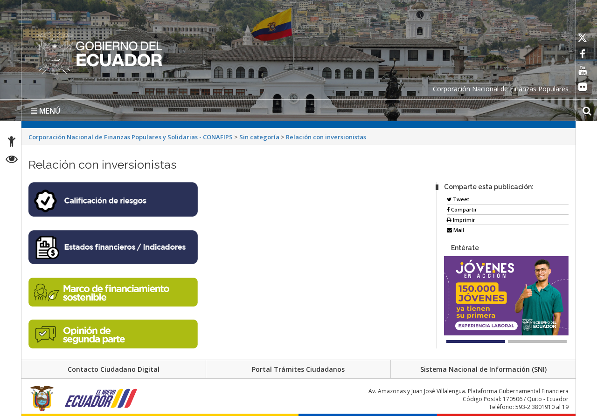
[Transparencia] (12, 160)
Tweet (460, 197)
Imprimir (463, 217)
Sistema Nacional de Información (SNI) (483, 367)
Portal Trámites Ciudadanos (298, 367)
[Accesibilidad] (11, 142)
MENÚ (48, 109)
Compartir (463, 207)
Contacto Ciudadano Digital (114, 367)
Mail (458, 228)
